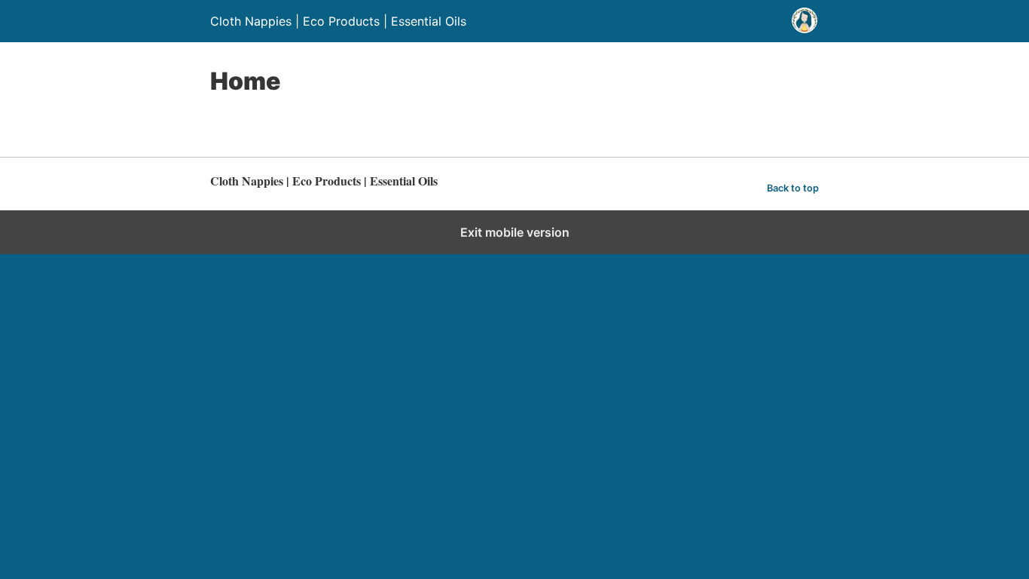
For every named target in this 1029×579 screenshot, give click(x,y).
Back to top (793, 188)
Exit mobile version (514, 232)
